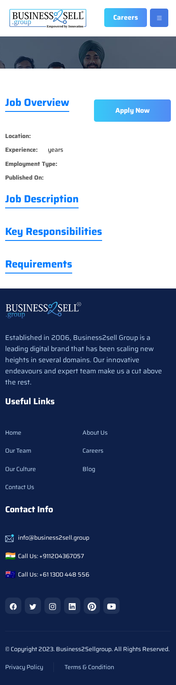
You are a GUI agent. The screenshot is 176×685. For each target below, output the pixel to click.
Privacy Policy (24, 667)
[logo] (43, 310)
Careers (92, 450)
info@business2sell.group (53, 537)
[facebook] (13, 606)
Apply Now (132, 110)
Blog (88, 469)
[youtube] (111, 606)
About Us (95, 432)
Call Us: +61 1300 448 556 (53, 574)
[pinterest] (92, 606)
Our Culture (20, 469)
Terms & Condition (89, 667)
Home (13, 432)
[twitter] (33, 606)
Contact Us (19, 487)
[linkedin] (72, 606)
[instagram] (52, 606)
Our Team (18, 450)
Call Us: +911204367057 (51, 556)
